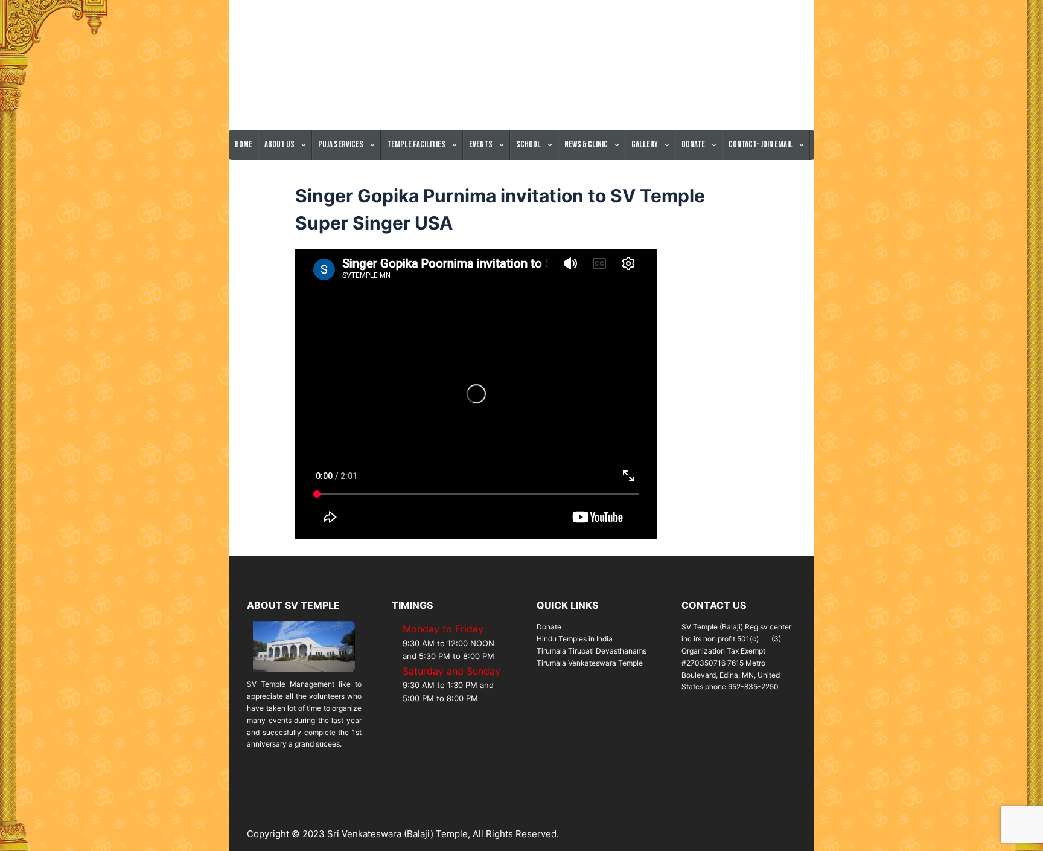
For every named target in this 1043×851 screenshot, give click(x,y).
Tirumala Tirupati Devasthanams (591, 650)
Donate (693, 144)
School (528, 144)
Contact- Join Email (761, 144)
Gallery (644, 144)
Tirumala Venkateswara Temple (590, 662)
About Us (279, 144)
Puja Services (340, 144)
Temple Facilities (416, 144)
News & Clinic (586, 144)
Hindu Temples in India (575, 638)
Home (243, 144)
